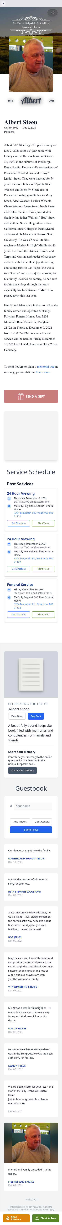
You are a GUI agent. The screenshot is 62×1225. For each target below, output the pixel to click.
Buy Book (36, 716)
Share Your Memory (22, 770)
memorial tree (45, 366)
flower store (43, 372)
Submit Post (31, 829)
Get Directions (19, 523)
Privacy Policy (21, 1209)
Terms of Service (40, 1209)
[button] (31, 1143)
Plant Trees (43, 523)
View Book (17, 716)
